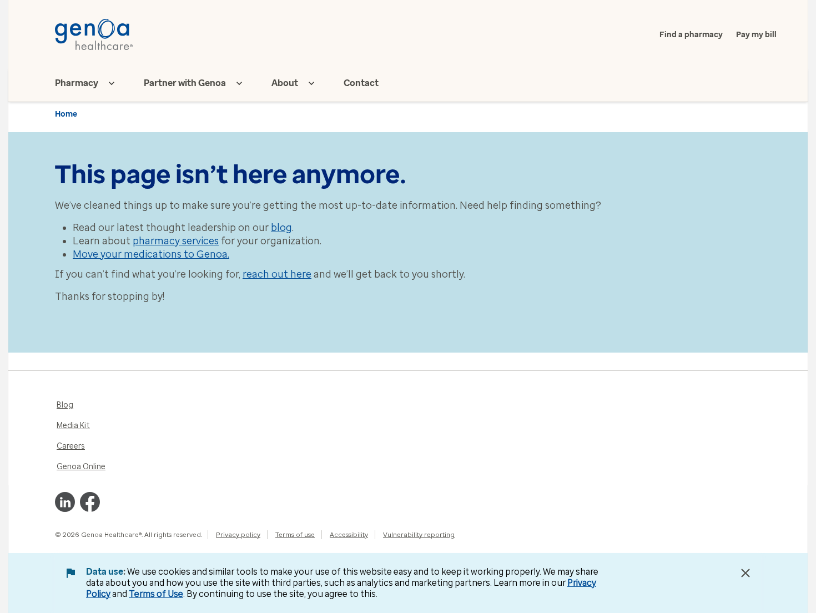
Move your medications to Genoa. (151, 254)
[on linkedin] (65, 502)
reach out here (277, 274)
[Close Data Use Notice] (745, 573)
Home (66, 114)
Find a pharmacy (691, 34)
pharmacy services (176, 241)
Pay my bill (756, 34)
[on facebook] (90, 502)
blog (281, 228)
